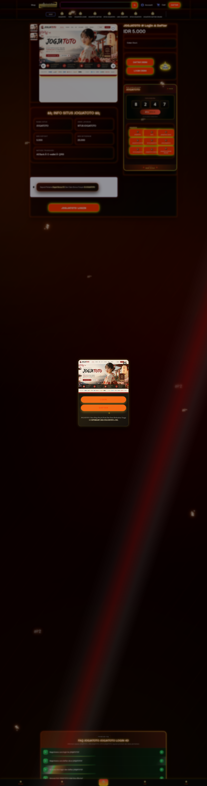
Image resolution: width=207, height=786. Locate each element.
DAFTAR (103, 408)
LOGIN (103, 400)
